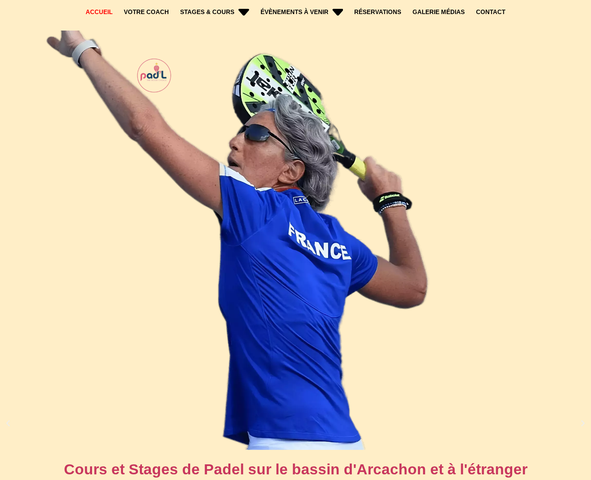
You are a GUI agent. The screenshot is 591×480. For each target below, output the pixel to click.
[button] (8, 423)
